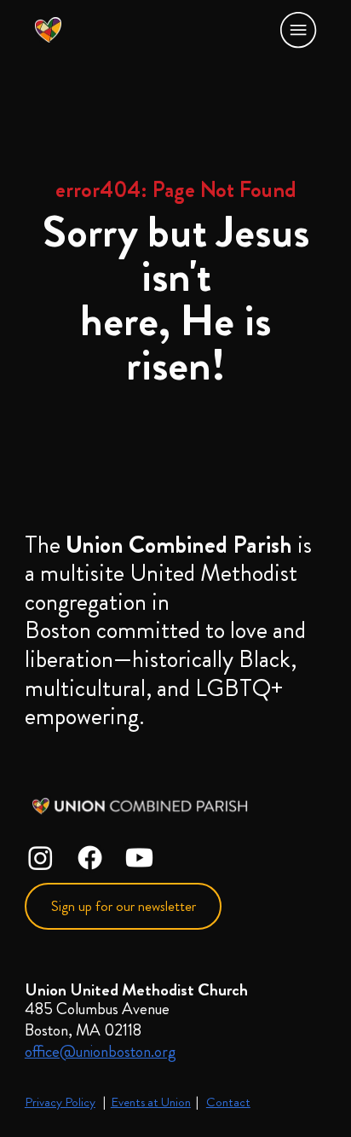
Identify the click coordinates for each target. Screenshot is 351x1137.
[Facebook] (90, 857)
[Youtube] (139, 857)
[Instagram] (40, 857)
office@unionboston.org (100, 1051)
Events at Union (151, 1102)
